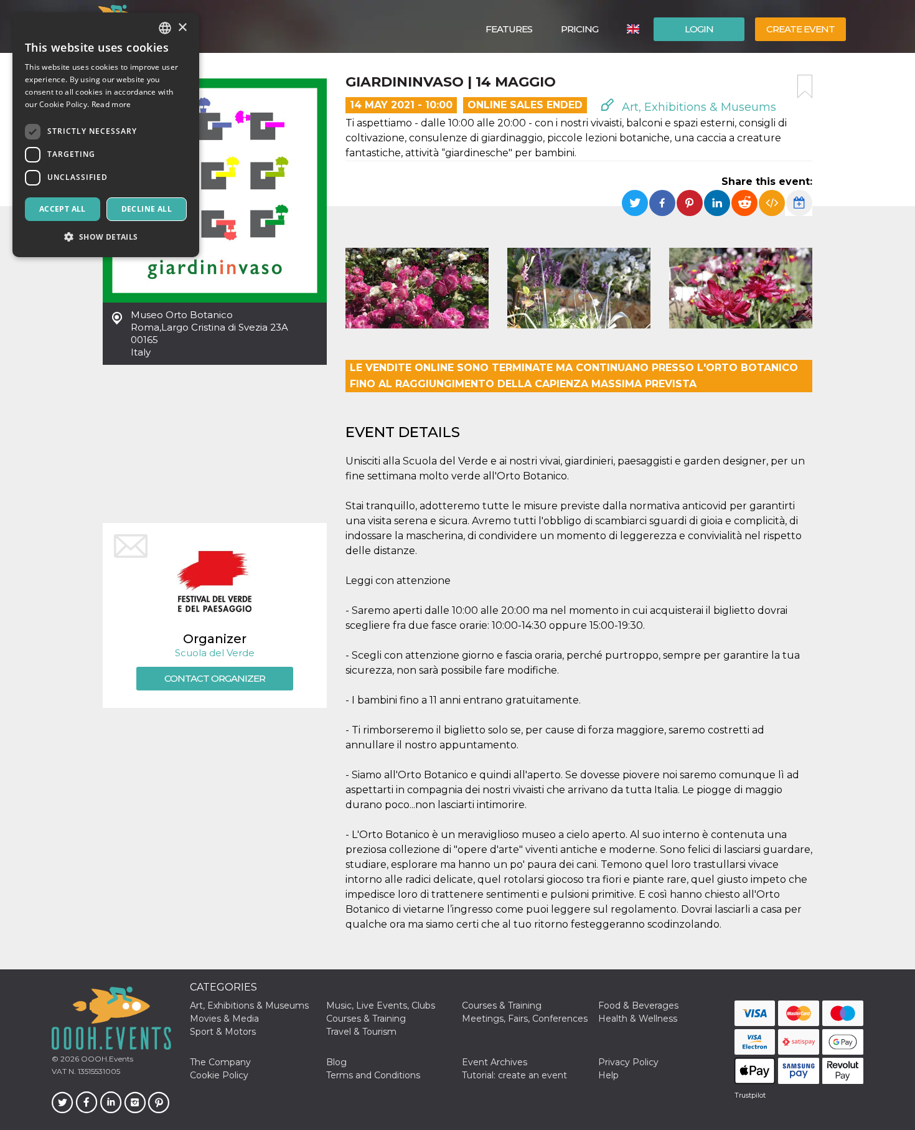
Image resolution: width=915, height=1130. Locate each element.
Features (509, 29)
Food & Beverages (638, 1005)
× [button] (182, 27)
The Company (220, 1062)
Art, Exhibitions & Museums (697, 107)
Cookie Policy (219, 1075)
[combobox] (165, 28)
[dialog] (105, 134)
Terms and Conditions (373, 1075)
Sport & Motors (223, 1031)
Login (699, 29)
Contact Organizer (214, 678)
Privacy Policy (628, 1062)
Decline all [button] (146, 209)
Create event (800, 29)
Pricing (579, 29)
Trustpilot (750, 1095)
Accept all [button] (62, 209)
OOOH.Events (106, 1058)
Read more (111, 104)
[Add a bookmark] (804, 86)
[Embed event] (772, 203)
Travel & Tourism (361, 1031)
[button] (106, 237)
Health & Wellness (637, 1018)
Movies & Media (224, 1018)
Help (608, 1075)
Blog (336, 1062)
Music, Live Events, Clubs (380, 1005)
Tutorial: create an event (514, 1075)
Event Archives (494, 1062)
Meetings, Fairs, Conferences (525, 1018)
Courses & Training (502, 1005)
